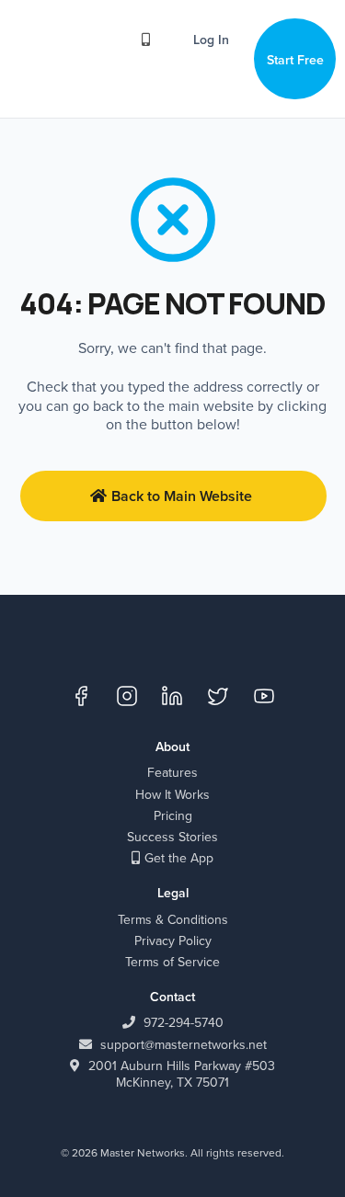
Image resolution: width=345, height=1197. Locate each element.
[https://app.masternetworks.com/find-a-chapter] (150, 38)
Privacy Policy (173, 940)
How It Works (172, 794)
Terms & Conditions (173, 919)
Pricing (173, 815)
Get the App (178, 858)
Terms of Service (172, 961)
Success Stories (172, 836)
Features (172, 772)
